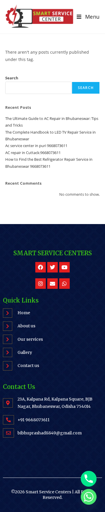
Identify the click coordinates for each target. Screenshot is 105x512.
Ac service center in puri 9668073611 (36, 145)
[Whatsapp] (64, 283)
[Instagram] (40, 283)
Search (11, 78)
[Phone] (89, 479)
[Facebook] (40, 267)
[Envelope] (52, 283)
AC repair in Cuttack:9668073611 (33, 152)
